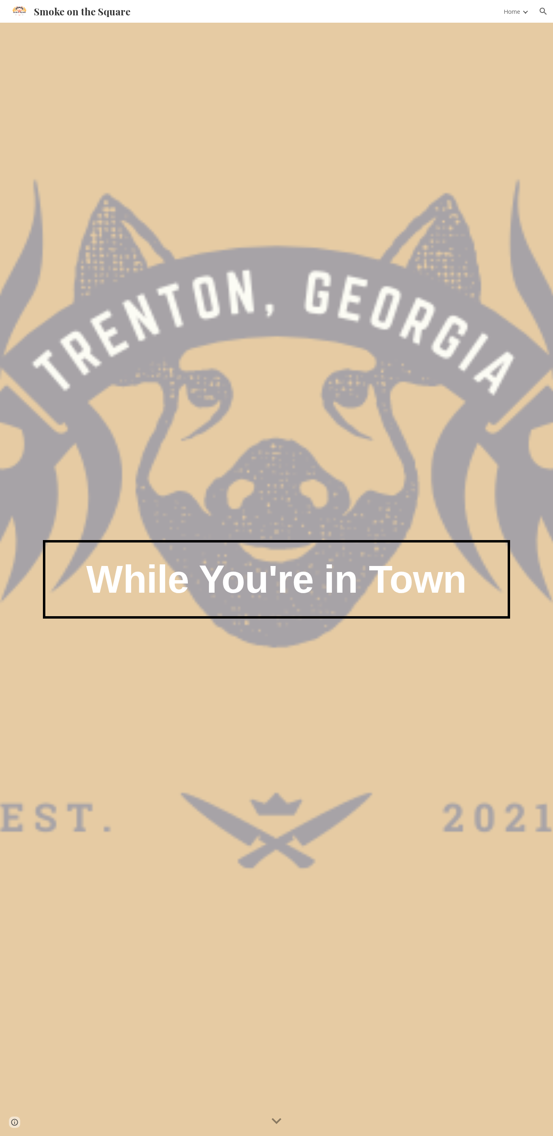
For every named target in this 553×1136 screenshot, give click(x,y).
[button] (543, 11)
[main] (276, 579)
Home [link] (512, 11)
